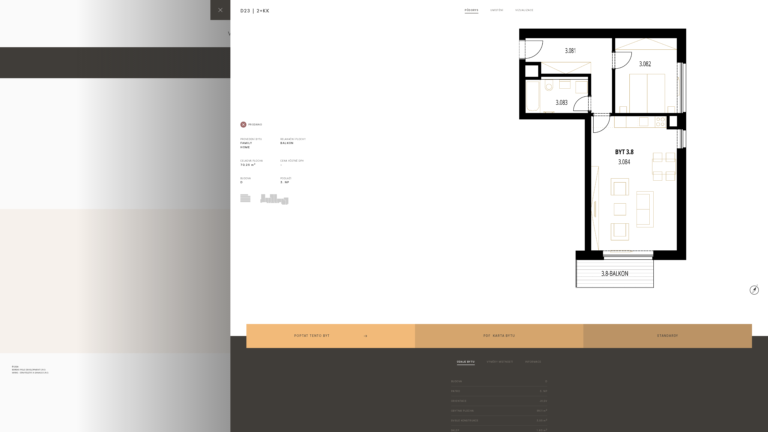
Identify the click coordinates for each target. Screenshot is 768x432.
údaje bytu (466, 361)
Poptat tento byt (312, 336)
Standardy (667, 336)
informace (533, 361)
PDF (499, 336)
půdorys (471, 10)
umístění (496, 10)
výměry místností (500, 361)
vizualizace (524, 10)
